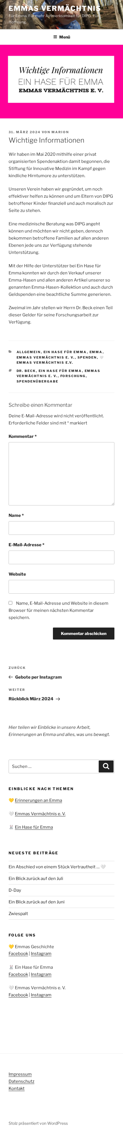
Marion (60, 132)
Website (17, 574)
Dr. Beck (26, 371)
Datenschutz (21, 1081)
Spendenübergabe (38, 381)
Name (16, 515)
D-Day (15, 890)
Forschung (73, 376)
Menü (64, 37)
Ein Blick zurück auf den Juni (37, 902)
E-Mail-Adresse (26, 544)
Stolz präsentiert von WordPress (38, 1123)
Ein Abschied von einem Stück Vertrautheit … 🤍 (57, 866)
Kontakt (17, 1088)
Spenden (87, 357)
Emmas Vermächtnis (55, 8)
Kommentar (23, 436)
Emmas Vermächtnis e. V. (46, 357)
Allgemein (29, 352)
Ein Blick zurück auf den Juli (36, 878)
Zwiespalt (18, 913)
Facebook (18, 953)
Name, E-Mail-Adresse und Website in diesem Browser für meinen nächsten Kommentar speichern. (58, 610)
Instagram (41, 953)
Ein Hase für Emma (65, 352)
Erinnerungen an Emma (38, 800)
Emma (96, 352)
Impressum (20, 1074)
